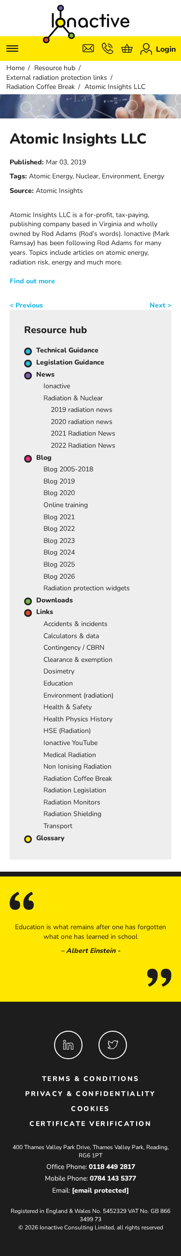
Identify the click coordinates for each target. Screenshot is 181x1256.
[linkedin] (68, 1045)
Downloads (54, 600)
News (45, 374)
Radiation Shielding (72, 813)
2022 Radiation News (83, 445)
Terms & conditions (90, 1078)
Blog (44, 457)
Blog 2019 (59, 481)
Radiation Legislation (74, 790)
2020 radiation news (81, 421)
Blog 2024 (59, 552)
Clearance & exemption (77, 659)
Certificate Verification (90, 1123)
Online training (65, 505)
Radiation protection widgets (86, 588)
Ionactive (56, 386)
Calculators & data (71, 636)
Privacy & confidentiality (90, 1093)
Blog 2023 (59, 540)
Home (15, 68)
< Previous (26, 305)
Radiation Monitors (71, 802)
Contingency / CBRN (73, 647)
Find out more (32, 281)
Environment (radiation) (78, 695)
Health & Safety (67, 707)
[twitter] (113, 1045)
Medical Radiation (69, 754)
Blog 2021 (59, 517)
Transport (57, 826)
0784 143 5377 (113, 1178)
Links (44, 611)
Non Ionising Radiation (77, 766)
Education (58, 683)
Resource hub (54, 68)
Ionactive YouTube (70, 742)
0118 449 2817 (112, 1166)
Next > (160, 305)
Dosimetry (58, 671)
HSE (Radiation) (67, 730)
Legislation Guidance (70, 362)
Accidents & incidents (75, 623)
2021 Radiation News (83, 433)
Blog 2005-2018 (68, 469)
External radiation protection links (56, 77)
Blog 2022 (59, 528)
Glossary (50, 838)
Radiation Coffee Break (40, 86)
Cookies (90, 1108)
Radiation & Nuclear (73, 398)
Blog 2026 (59, 576)
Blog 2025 (59, 564)
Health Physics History (77, 719)
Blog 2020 (59, 492)
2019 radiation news (81, 409)
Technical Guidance (67, 350)
